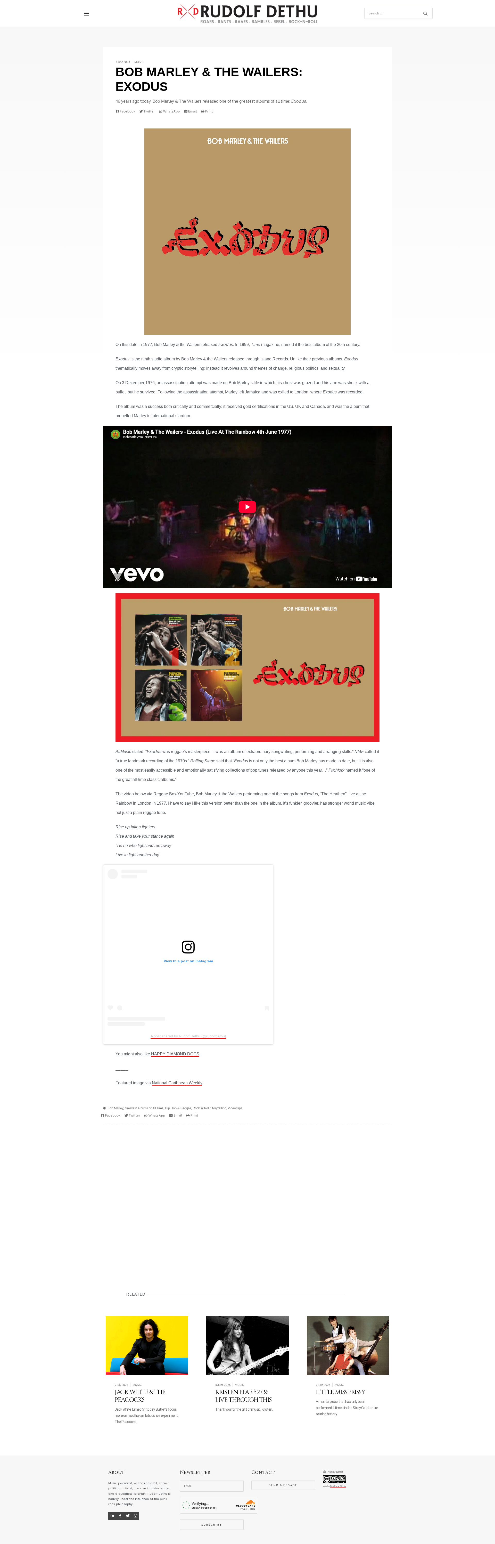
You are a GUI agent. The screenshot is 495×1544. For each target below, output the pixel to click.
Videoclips (235, 1108)
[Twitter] (127, 1516)
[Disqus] (247, 1197)
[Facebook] (120, 1516)
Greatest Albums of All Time (144, 1108)
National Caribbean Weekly (177, 1083)
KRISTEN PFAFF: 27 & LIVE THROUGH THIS (243, 1396)
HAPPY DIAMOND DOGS (175, 1054)
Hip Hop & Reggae (178, 1108)
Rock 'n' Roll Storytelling (209, 1108)
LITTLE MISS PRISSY (340, 1392)
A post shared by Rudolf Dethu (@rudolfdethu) (188, 1036)
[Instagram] (135, 1516)
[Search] (425, 13)
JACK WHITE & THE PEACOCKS (140, 1396)
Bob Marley (115, 1108)
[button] (126, 111)
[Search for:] (398, 13)
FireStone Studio (338, 1486)
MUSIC (138, 62)
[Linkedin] (112, 1516)
